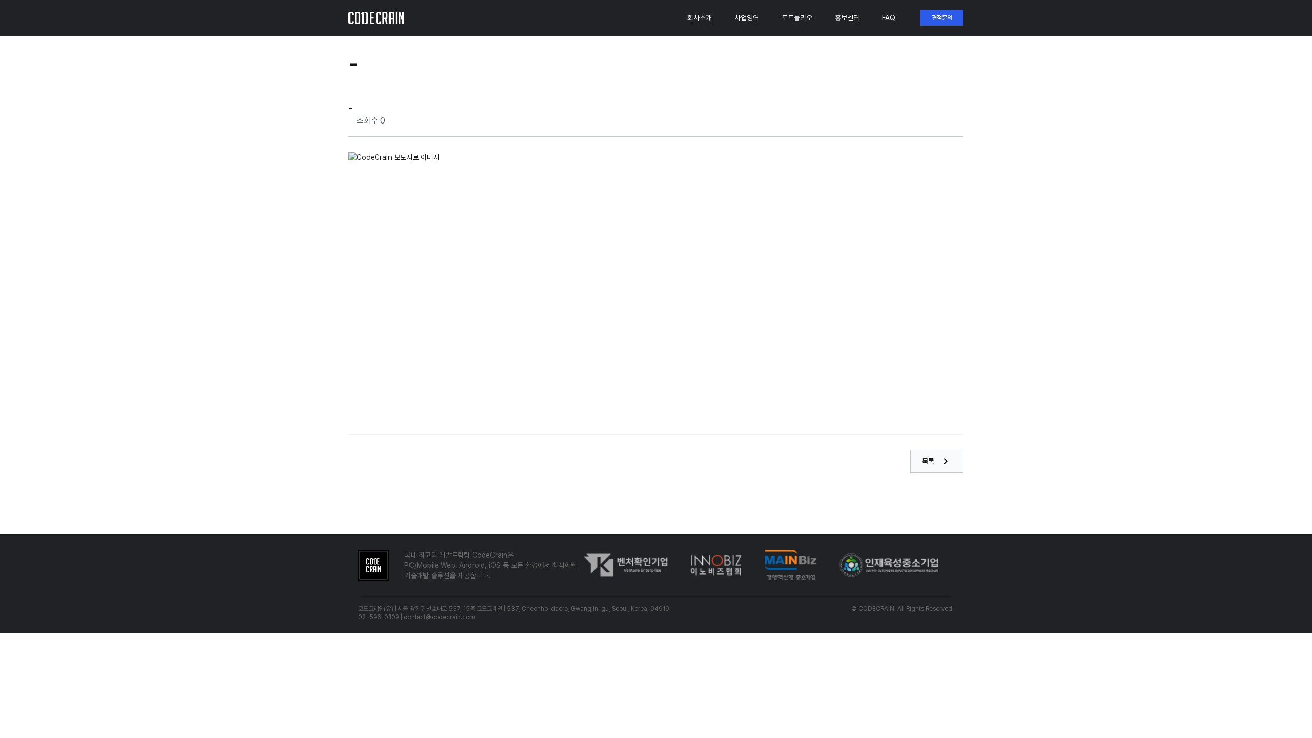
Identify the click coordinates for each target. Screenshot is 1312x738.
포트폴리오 (797, 18)
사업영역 (746, 18)
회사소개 (699, 18)
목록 (937, 461)
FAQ (888, 18)
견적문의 (942, 18)
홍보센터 (847, 18)
